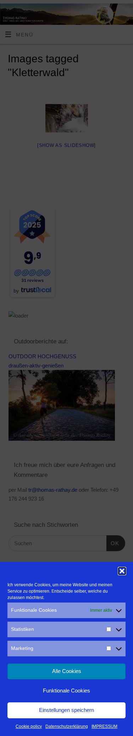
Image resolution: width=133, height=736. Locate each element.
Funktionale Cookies (66, 690)
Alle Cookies (66, 671)
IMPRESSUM (104, 726)
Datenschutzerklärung (66, 726)
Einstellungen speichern (66, 710)
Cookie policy (29, 726)
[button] (122, 571)
